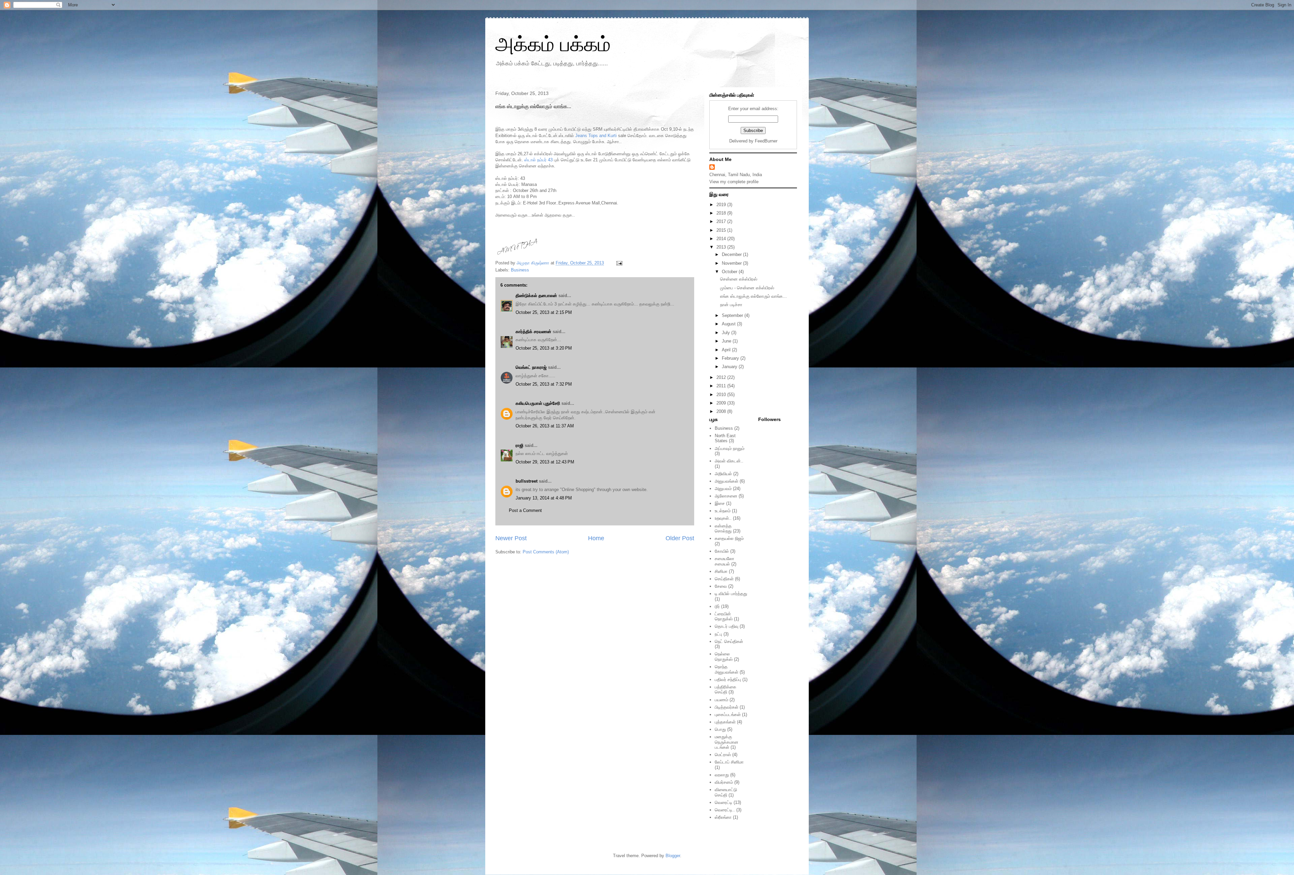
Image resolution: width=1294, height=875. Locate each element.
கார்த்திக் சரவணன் (533, 331)
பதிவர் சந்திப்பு (728, 679)
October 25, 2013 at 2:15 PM (544, 312)
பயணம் (721, 699)
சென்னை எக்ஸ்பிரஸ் (738, 279)
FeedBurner (766, 140)
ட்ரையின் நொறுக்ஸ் (724, 616)
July (726, 332)
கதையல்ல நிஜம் (729, 538)
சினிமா (721, 571)
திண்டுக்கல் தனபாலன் (536, 295)
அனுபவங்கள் (726, 481)
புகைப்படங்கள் (728, 714)
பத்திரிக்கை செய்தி (725, 689)
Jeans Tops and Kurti (596, 135)
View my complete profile (734, 181)
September (733, 315)
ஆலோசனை (726, 495)
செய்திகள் (724, 578)
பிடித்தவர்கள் (726, 707)
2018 (721, 213)
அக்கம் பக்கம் (553, 44)
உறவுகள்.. (723, 518)
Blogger (673, 855)
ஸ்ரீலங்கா (723, 817)
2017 (721, 221)
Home (596, 538)
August (729, 323)
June (727, 341)
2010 (721, 394)
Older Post (680, 538)
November (732, 263)
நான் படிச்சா (731, 304)
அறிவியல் (723, 473)
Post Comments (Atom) (546, 551)
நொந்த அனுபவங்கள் (726, 669)
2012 (721, 377)
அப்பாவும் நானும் (729, 448)
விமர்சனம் (724, 782)
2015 (721, 230)
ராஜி (519, 445)
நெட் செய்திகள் (729, 641)
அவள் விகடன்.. (729, 460)
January (730, 366)
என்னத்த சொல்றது (723, 528)
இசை (720, 503)
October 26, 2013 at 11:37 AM (545, 425)
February (731, 358)
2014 (721, 238)
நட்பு (718, 634)
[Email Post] (619, 262)
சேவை (721, 586)
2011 (721, 385)
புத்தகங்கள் (725, 721)
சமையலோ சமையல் (724, 561)
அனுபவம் (723, 488)
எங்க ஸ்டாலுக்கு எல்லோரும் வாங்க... (753, 296)
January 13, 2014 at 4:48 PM (544, 497)
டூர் (717, 606)
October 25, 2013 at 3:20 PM (544, 348)
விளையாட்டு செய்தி (726, 792)
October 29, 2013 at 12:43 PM (545, 461)
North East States (725, 438)
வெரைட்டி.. (725, 809)
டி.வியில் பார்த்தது (731, 593)
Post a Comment (525, 510)
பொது (720, 729)
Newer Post (511, 538)
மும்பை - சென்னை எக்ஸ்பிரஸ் (747, 287)
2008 (721, 411)
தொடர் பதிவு (726, 626)
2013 (721, 247)
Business (520, 269)
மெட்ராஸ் (723, 754)
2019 (721, 204)
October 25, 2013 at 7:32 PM (544, 384)
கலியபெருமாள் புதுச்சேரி (538, 403)
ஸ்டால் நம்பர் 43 (538, 159)
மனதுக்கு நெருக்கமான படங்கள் (726, 742)
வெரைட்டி (723, 802)
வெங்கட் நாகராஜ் (531, 367)
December (732, 254)
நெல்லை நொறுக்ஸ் (724, 656)
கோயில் (722, 551)
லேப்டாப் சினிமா (729, 762)
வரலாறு (722, 774)
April (727, 349)
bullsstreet (526, 481)
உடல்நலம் (723, 510)
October (730, 271)
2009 (721, 403)
